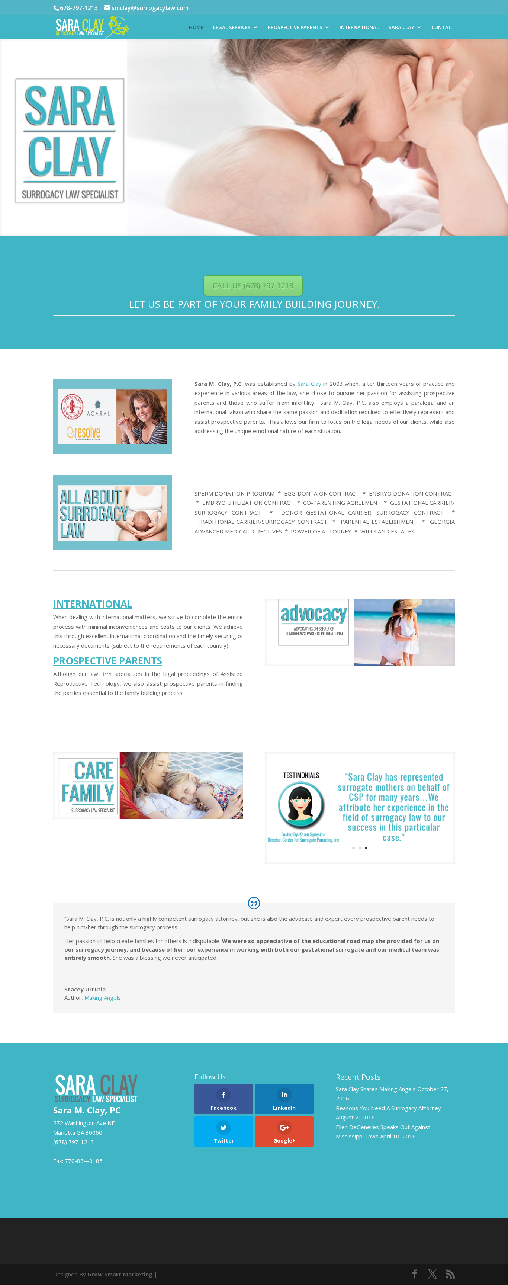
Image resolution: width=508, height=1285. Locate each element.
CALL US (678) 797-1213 (253, 286)
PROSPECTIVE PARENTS (295, 28)
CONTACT (443, 28)
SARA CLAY (401, 28)
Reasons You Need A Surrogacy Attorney (388, 1108)
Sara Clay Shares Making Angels (376, 1089)
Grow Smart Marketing (119, 1274)
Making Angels (102, 997)
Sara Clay (309, 383)
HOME (196, 28)
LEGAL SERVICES (232, 28)
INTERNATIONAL (359, 28)
